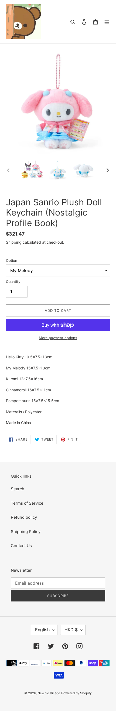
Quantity (13, 281)
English (42, 629)
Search (17, 488)
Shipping (14, 242)
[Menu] (106, 22)
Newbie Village (48, 693)
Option (11, 260)
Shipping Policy (25, 531)
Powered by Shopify (76, 693)
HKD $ (71, 629)
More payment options (58, 338)
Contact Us (21, 545)
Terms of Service (27, 503)
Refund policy (24, 517)
